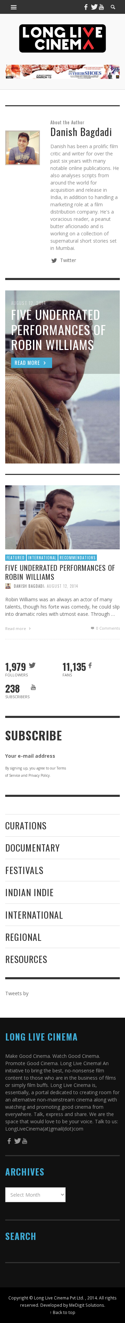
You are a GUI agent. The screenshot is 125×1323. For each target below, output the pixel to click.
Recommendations (77, 557)
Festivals (24, 870)
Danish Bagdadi (29, 586)
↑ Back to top (62, 1312)
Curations (26, 825)
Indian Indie (29, 892)
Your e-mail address (30, 756)
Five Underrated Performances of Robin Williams (60, 572)
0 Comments (107, 628)
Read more (16, 628)
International (42, 557)
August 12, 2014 (62, 586)
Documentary (32, 847)
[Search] (14, 7)
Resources (26, 959)
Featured (16, 557)
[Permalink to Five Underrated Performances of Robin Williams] (62, 516)
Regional (23, 937)
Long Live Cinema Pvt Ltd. (59, 1297)
